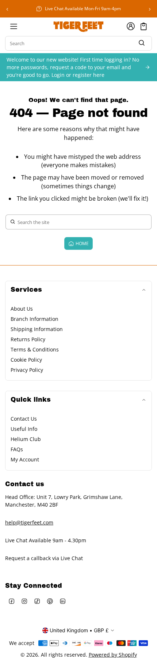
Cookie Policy (26, 359)
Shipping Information (37, 329)
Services (26, 289)
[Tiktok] (37, 601)
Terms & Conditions (35, 349)
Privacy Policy (27, 369)
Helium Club (26, 439)
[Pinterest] (49, 601)
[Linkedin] (62, 601)
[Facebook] (11, 601)
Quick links (31, 399)
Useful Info (24, 428)
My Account (25, 459)
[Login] (130, 26)
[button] (143, 26)
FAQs (17, 449)
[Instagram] (24, 601)
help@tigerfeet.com (29, 522)
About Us (22, 308)
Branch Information (34, 318)
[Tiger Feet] (78, 26)
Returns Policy (28, 339)
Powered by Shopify (113, 654)
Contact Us (24, 418)
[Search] (141, 43)
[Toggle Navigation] (13, 26)
